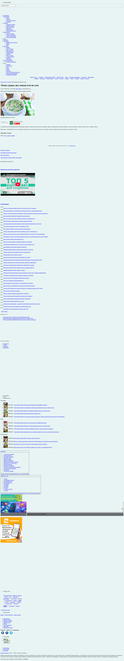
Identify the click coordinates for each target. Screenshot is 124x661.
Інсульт (62, 78)
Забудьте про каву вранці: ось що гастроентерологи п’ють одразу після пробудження (24, 234)
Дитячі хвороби (7, 455)
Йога (7, 45)
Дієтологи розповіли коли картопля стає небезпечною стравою (18, 265)
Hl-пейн (6, 488)
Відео (7, 68)
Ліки (4, 38)
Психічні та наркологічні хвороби (12, 467)
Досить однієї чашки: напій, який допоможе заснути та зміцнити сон (20, 231)
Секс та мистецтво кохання (13, 72)
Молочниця (91, 77)
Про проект (6, 648)
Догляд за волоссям (11, 37)
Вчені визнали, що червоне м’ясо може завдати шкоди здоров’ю (19, 285)
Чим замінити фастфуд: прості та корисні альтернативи (16, 229)
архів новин (4, 311)
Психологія (9, 65)
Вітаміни (8, 21)
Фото (7, 67)
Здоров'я (5, 23)
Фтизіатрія (6, 469)
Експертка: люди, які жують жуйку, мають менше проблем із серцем (30, 444)
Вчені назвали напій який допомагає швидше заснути (16, 216)
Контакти (5, 650)
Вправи (82, 78)
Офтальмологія (10, 51)
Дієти (7, 18)
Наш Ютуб (6, 343)
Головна (2, 82)
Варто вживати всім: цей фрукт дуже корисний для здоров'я (18, 283)
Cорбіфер (6, 485)
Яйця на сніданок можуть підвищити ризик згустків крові (17, 241)
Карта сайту (6, 649)
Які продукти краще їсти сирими (11, 291)
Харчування (6, 16)
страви (8, 135)
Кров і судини (9, 55)
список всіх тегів (5, 610)
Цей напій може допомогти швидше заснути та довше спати (18, 318)
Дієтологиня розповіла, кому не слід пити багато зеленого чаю (18, 244)
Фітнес (8, 43)
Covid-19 (87, 78)
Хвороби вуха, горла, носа (10, 463)
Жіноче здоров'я (10, 27)
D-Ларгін (6, 486)
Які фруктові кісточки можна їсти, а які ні (13, 301)
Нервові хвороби (8, 464)
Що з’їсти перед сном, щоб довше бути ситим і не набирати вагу (19, 218)
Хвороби (5, 40)
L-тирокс (6, 490)
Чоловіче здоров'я (10, 24)
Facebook (5, 346)
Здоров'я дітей (6, 622)
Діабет (72, 78)
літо (5, 135)
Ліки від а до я (33, 77)
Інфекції (8, 54)
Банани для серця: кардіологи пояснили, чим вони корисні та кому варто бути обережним (25, 213)
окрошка (13, 135)
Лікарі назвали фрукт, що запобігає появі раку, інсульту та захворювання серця (22, 210)
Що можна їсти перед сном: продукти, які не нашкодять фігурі (18, 267)
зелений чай (8, 603)
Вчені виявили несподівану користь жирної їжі (15, 247)
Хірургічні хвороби (8, 471)
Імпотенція (9, 59)
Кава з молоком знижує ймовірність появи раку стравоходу (18, 296)
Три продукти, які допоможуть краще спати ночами (16, 278)
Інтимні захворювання (11, 73)
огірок (6, 597)
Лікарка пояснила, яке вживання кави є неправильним (16, 252)
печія (6, 602)
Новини (8, 64)
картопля (12, 602)
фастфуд (20, 598)
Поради (56, 78)
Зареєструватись (9, 615)
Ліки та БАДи (9, 50)
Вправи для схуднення (11, 42)
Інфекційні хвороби (8, 460)
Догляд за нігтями (10, 34)
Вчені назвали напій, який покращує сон (13, 239)
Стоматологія (9, 52)
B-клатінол (6, 484)
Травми (8, 47)
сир (10, 597)
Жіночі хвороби (8, 459)
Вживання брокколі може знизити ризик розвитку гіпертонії (18, 249)
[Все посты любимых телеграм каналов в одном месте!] (62, 507)
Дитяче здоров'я (10, 25)
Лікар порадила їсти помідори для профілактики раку (16, 317)
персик (17, 606)
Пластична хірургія (11, 31)
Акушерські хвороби (9, 454)
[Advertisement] (5, 330)
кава (19, 600)
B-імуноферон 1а (8, 482)
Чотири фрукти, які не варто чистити (12, 254)
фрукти (15, 597)
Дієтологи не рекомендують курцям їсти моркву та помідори (18, 275)
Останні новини (5, 204)
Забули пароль (17, 615)
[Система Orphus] (71, 145)
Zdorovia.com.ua (5, 653)
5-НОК (5, 478)
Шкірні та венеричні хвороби (11, 462)
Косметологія (9, 29)
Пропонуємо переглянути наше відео (10, 169)
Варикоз (77, 78)
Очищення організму (74, 77)
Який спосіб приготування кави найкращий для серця (16, 257)
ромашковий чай (8, 595)
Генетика (8, 71)
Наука (7, 69)
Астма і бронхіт (10, 56)
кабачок (15, 600)
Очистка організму (11, 20)
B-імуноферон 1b (8, 481)
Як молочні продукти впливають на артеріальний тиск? (17, 306)
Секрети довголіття (11, 61)
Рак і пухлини (9, 49)
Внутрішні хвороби (8, 457)
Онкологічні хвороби (9, 466)
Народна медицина (8, 60)
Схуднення (6, 41)
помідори (11, 606)
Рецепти (8, 19)
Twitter (5, 345)
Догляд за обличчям (11, 36)
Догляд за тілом (10, 33)
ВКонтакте (6, 347)
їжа (5, 605)
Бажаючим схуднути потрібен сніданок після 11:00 (15, 309)
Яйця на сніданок (17, 595)
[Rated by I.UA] (6, 640)
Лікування (6, 46)
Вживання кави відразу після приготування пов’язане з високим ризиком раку (22, 260)
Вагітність (8, 28)
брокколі (16, 603)
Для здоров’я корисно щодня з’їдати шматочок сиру (16, 226)
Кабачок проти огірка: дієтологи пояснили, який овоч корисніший (19, 262)
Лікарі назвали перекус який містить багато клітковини (17, 298)
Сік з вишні (14, 598)
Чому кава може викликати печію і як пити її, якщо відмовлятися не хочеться (22, 223)
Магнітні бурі (60, 77)
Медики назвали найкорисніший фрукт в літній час (16, 293)
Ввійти (2, 615)
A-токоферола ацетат (9, 480)
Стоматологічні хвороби (10, 468)
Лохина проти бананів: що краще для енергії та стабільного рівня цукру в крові (22, 288)
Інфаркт (67, 78)
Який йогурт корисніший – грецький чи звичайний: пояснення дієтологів (21, 303)
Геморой (8, 58)
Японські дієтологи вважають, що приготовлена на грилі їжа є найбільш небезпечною (24, 272)
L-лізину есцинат (8, 489)
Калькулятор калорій (11, 74)
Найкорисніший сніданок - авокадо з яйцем (14, 270)
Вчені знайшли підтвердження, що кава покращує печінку (17, 221)
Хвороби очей (7, 458)
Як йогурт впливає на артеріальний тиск (13, 280)
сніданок (6, 598)
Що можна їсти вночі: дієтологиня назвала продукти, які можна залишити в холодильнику (25, 236)
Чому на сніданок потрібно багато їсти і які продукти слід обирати (19, 208)
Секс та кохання (7, 625)
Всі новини (6, 15)
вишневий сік (8, 600)
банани (19, 602)
